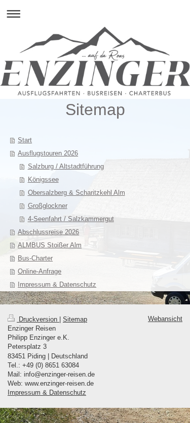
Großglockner (47, 205)
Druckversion (38, 319)
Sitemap (75, 319)
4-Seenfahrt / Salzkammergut (71, 219)
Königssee (43, 179)
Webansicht (165, 319)
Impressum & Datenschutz (47, 392)
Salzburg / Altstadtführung (66, 166)
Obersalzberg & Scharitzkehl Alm (76, 192)
